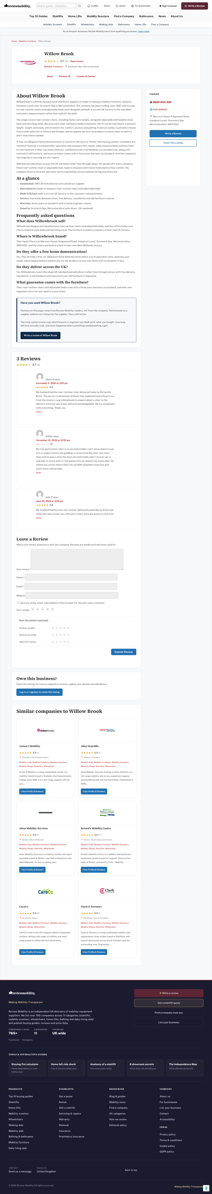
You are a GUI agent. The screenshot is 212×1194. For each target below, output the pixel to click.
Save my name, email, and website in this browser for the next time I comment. (62, 603)
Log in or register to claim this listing (39, 692)
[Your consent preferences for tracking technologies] (206, 1188)
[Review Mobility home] (22, 993)
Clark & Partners (91, 906)
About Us (177, 16)
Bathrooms (146, 16)
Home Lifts (75, 16)
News (107, 5)
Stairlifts (58, 16)
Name (20, 577)
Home (14, 41)
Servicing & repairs (70, 1113)
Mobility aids (16, 1130)
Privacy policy (168, 1134)
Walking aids (16, 1125)
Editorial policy (118, 1125)
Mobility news (117, 1102)
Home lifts (15, 1107)
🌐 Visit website (158, 109)
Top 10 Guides (38, 16)
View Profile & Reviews (32, 791)
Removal (64, 1125)
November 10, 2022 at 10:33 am (53, 440)
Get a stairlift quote (169, 1002)
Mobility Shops (26, 766)
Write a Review (196, 5)
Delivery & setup (27, 634)
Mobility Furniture (27, 41)
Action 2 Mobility (29, 746)
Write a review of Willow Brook (40, 335)
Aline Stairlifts (90, 746)
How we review (118, 1119)
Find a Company (124, 16)
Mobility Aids (25, 762)
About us (165, 1096)
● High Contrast (168, 6)
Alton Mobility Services (33, 828)
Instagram (27, 1039)
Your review (23, 569)
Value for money (27, 641)
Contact (164, 1113)
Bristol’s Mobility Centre (96, 828)
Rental (63, 1102)
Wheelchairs (87, 24)
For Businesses (143, 5)
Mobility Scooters (98, 16)
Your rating (23, 610)
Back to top (131, 1170)
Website (20, 595)
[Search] (79, 6)
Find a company (118, 1107)
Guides (94, 5)
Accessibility (167, 1119)
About (122, 5)
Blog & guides (117, 1096)
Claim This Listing (173, 142)
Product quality (27, 628)
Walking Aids (106, 24)
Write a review (168, 993)
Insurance (64, 1130)
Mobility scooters (19, 1113)
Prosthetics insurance (71, 1136)
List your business (168, 1022)
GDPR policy (167, 1151)
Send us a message (20, 1171)
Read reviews (76, 61)
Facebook (14, 1039)
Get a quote (65, 1096)
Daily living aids (18, 1148)
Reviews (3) (64, 76)
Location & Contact (85, 76)
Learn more (143, 31)
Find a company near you (169, 1012)
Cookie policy (167, 1146)
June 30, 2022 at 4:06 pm (49, 501)
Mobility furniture (19, 1142)
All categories (117, 1113)
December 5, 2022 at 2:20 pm (52, 383)
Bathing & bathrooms (21, 1136)
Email (20, 586)
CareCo (23, 906)
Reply (38, 412)
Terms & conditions (171, 1140)
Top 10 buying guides (21, 1096)
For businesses (168, 1102)
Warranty (64, 1119)
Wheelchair (49, 766)
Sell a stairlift (67, 1107)
